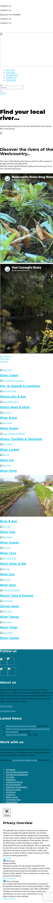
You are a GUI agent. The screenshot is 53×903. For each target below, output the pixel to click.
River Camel (9, 638)
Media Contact (12, 797)
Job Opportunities (13, 784)
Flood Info (4, 361)
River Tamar (9, 617)
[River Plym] (5, 465)
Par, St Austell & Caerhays (20, 386)
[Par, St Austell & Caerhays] (12, 380)
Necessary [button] (7, 858)
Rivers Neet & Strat (15, 407)
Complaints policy (8, 711)
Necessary (10, 861)
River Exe (7, 574)
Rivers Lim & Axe (13, 396)
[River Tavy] (5, 547)
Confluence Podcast (14, 782)
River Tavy (8, 553)
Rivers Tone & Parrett (16, 595)
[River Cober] (6, 370)
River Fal (7, 460)
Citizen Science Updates (16, 734)
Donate (3, 93)
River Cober (9, 375)
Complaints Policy (13, 799)
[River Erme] (5, 412)
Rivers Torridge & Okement (21, 439)
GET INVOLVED (12, 75)
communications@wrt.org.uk (24, 760)
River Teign (9, 627)
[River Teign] (5, 622)
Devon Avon (9, 606)
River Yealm (9, 428)
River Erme (8, 417)
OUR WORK (10, 72)
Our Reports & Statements (17, 774)
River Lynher (9, 449)
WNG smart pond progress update (21, 726)
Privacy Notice (6, 706)
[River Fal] (4, 455)
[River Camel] (6, 632)
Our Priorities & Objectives (17, 772)
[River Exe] (5, 569)
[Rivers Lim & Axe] (8, 391)
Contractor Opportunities (16, 787)
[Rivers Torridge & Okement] (12, 433)
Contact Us (10, 794)
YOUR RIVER (11, 80)
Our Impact (10, 769)
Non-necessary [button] (9, 878)
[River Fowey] (6, 537)
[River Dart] (5, 579)
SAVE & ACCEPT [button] (9, 899)
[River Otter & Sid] (8, 558)
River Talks (4, 359)
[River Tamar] (6, 611)
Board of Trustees (13, 789)
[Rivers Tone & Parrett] (10, 590)
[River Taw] (5, 526)
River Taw (7, 532)
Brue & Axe (8, 521)
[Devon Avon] (6, 601)
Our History (11, 792)
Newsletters (11, 779)
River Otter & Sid (13, 563)
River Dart (8, 585)
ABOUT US (10, 70)
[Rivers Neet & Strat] (9, 401)
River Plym (8, 471)
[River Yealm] (6, 423)
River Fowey (9, 542)
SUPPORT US (11, 77)
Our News (10, 777)
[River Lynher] (6, 444)
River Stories (5, 356)
